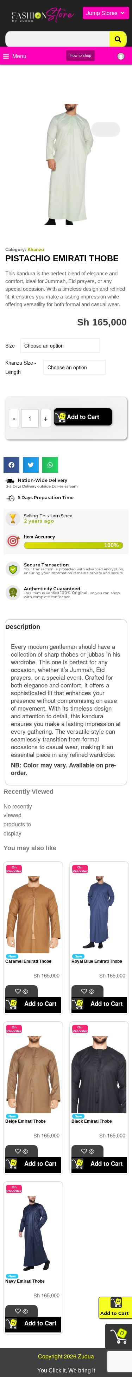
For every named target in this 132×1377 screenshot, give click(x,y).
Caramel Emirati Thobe (28, 961)
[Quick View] (26, 992)
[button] (106, 13)
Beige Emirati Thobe (25, 1121)
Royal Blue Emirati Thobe (96, 961)
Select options (30, 991)
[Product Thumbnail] (106, 129)
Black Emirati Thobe (91, 1121)
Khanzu (35, 249)
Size (10, 345)
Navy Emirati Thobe (25, 1281)
